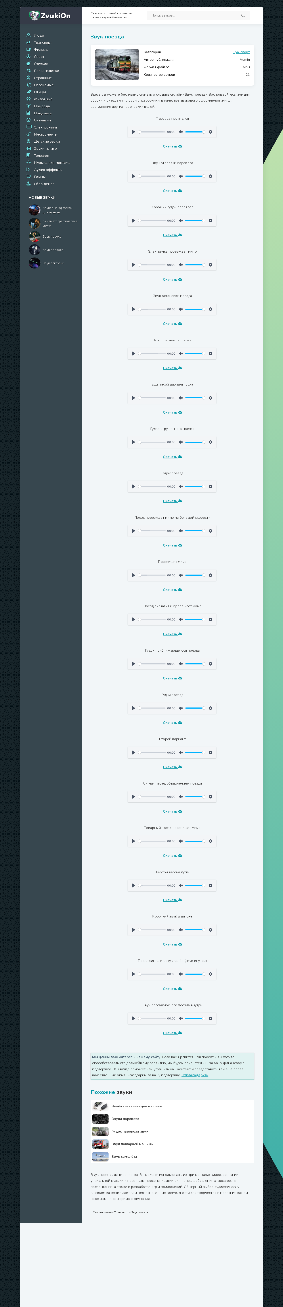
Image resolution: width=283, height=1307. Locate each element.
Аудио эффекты (48, 169)
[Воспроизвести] (133, 131)
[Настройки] (210, 131)
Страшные (43, 78)
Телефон (41, 155)
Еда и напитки (46, 70)
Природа (42, 106)
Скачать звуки (102, 1212)
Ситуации (42, 120)
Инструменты (46, 134)
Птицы (40, 92)
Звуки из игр (45, 148)
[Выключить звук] (180, 131)
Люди (39, 35)
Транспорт (43, 42)
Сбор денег (44, 184)
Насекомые (44, 85)
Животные (43, 99)
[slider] (152, 132)
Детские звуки (47, 141)
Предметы (43, 113)
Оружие (41, 63)
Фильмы (41, 49)
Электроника (45, 127)
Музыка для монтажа (52, 162)
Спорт (39, 56)
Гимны (40, 176)
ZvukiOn (56, 16)
